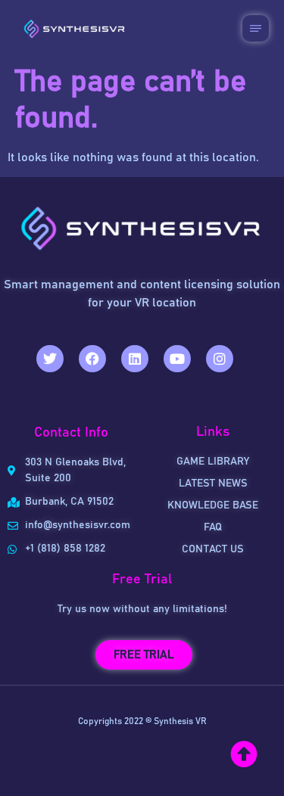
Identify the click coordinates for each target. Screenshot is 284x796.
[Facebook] (92, 358)
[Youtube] (177, 358)
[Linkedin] (134, 358)
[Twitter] (50, 358)
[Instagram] (219, 358)
